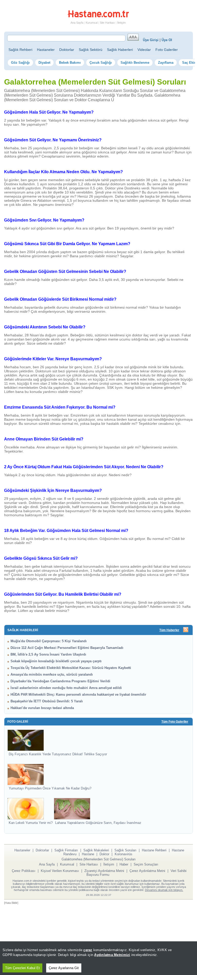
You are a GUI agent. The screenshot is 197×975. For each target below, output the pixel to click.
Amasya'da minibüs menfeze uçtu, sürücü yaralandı (52, 674)
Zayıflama (165, 63)
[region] (98, 958)
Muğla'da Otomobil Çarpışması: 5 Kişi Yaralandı (49, 641)
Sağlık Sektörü (90, 50)
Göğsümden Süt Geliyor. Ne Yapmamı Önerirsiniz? (53, 140)
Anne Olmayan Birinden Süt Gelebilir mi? (43, 439)
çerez (87, 950)
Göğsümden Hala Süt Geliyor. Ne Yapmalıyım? (49, 112)
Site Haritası (107, 22)
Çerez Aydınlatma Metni (147, 871)
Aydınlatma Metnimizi (112, 955)
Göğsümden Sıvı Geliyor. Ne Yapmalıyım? (44, 220)
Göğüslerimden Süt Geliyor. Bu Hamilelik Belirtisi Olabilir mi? (62, 594)
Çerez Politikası (23, 871)
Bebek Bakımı (70, 63)
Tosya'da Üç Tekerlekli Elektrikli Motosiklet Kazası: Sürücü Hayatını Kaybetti (71, 668)
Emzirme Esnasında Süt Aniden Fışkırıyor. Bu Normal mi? (59, 407)
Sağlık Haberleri (120, 50)
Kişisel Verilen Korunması (60, 871)
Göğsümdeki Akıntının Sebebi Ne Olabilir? (44, 327)
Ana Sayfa (77, 22)
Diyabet (44, 63)
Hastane (88, 854)
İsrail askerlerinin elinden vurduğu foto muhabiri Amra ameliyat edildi (66, 688)
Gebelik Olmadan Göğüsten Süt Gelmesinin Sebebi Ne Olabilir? (65, 271)
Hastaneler (46, 50)
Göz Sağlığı (20, 63)
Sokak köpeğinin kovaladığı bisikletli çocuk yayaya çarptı (56, 661)
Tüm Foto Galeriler (174, 721)
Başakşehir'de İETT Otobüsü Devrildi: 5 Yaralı (47, 701)
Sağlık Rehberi (20, 50)
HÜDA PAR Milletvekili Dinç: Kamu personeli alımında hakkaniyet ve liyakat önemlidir (78, 694)
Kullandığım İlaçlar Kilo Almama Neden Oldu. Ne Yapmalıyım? (63, 172)
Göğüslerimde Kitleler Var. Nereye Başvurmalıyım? (53, 359)
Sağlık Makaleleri (96, 850)
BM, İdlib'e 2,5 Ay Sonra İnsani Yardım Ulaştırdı (48, 654)
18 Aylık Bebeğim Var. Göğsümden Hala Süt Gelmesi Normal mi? (66, 530)
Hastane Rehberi (154, 850)
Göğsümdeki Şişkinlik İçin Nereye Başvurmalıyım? (53, 490)
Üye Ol (167, 40)
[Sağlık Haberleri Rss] (185, 630)
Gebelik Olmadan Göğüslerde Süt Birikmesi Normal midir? (60, 299)
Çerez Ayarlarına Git (64, 968)
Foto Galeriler (166, 50)
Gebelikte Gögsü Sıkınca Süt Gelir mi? (41, 558)
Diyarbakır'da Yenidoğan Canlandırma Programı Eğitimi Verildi (60, 681)
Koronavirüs (123, 854)
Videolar (144, 50)
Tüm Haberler (169, 630)
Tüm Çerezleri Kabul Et (22, 968)
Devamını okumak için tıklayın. (164, 889)
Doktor (104, 854)
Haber (124, 864)
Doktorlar (66, 50)
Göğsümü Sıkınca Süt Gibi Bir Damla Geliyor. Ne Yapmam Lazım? (67, 244)
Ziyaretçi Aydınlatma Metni (104, 871)
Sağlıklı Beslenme (135, 63)
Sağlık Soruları (125, 850)
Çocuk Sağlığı (101, 63)
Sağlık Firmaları (66, 850)
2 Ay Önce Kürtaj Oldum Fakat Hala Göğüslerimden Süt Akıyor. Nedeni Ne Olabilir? (83, 467)
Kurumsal (91, 22)
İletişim (121, 22)
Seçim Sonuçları (146, 864)
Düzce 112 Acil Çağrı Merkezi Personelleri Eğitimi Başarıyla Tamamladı (67, 648)
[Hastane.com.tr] (98, 16)
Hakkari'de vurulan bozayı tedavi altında (42, 708)
